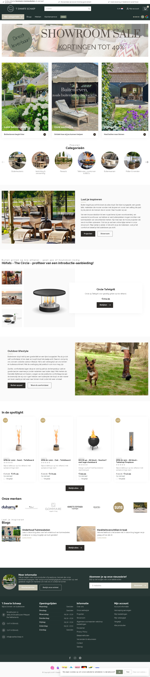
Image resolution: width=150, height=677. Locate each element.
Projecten (88, 234)
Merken (38, 17)
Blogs (29, 17)
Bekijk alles (73, 488)
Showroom (105, 234)
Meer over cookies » (139, 672)
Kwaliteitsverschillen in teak (112, 530)
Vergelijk (9, 479)
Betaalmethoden (83, 635)
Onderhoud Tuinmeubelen (36, 530)
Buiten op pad (16, 385)
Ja (119, 672)
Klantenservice (51, 17)
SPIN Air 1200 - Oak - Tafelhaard (56, 460)
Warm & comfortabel (39, 385)
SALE (63, 17)
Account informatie (121, 607)
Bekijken (103, 305)
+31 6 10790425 (12, 623)
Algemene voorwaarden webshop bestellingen (90, 623)
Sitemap (80, 647)
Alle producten (120, 625)
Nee (127, 672)
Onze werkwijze (83, 610)
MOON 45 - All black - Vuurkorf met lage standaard (92, 461)
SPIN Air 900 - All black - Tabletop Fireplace (127, 461)
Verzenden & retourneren (86, 639)
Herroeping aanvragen (122, 610)
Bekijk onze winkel (50, 587)
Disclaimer (81, 628)
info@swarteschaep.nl (15, 637)
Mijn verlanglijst (120, 618)
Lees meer (27, 538)
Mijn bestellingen (120, 614)
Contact (80, 643)
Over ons (80, 607)
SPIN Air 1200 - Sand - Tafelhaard (19, 460)
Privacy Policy (82, 632)
